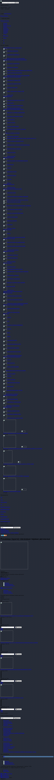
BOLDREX (3, 511)
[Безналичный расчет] (8, 585)
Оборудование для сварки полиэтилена (12, 291)
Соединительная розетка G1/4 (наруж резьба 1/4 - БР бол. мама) (18, 463)
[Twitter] (3, 535)
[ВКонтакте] (1, 535)
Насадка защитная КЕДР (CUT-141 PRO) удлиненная (16, 476)
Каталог (5, 24)
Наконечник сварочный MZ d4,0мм (11, 491)
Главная (5, 23)
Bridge (2, 514)
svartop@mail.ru (7, 13)
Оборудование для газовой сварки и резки (13, 109)
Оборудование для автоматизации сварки (13, 304)
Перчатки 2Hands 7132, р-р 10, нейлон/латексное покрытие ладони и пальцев (19, 642)
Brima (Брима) (4, 516)
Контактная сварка (7, 292)
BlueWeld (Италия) (5, 509)
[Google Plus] (6, 535)
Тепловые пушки (7, 407)
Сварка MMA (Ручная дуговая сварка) (12, 47)
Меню (4, 38)
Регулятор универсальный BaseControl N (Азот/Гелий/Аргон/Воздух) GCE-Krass (22, 448)
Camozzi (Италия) (5, 519)
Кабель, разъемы (7, 229)
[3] (3, 573)
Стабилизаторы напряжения (10, 395)
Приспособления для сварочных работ (12, 188)
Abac (2, 499)
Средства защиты (7, 263)
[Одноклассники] (4, 535)
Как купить (6, 29)
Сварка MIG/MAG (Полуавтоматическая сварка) (15, 59)
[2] (2, 573)
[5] (6, 573)
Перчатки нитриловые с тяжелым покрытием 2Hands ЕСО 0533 (16, 669)
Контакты (5, 28)
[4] (5, 573)
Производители (7, 25)
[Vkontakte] (4, 756)
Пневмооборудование (8, 157)
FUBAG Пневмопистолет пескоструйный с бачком (15, 433)
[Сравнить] (2, 628)
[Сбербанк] (6, 583)
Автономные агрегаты (8, 184)
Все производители (5, 521)
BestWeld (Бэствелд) (5, 507)
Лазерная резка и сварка (9, 238)
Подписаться (17, 527)
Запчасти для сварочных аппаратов (11, 356)
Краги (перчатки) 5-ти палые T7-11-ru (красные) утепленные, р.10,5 (17, 615)
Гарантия (5, 32)
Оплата (5, 27)
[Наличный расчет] (8, 584)
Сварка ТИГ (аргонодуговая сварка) (12, 76)
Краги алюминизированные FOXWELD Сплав (12, 697)
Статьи (5, 33)
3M (1, 497)
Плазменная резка (7, 96)
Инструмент (6, 313)
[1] (1, 573)
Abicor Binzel (4, 502)
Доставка (5, 30)
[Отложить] (2, 630)
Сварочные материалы (8, 251)
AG (1, 504)
